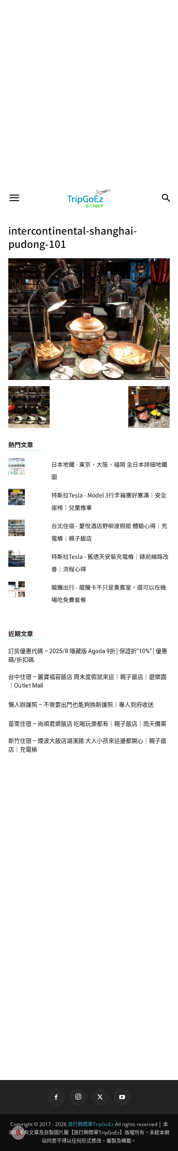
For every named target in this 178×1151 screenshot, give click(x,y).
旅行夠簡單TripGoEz (91, 1124)
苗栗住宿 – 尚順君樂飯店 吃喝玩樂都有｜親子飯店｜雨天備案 (87, 723)
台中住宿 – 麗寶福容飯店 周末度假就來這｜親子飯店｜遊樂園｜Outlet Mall (87, 681)
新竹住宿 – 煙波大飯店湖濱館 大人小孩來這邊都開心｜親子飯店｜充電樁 (87, 745)
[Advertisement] (89, 93)
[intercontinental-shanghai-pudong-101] (89, 377)
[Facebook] (56, 1097)
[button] (14, 198)
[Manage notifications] (18, 1132)
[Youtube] (122, 1097)
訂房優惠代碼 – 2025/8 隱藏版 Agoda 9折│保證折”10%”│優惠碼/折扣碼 (87, 655)
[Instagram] (78, 1097)
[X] (100, 1097)
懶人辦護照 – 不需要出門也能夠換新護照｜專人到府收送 (81, 704)
